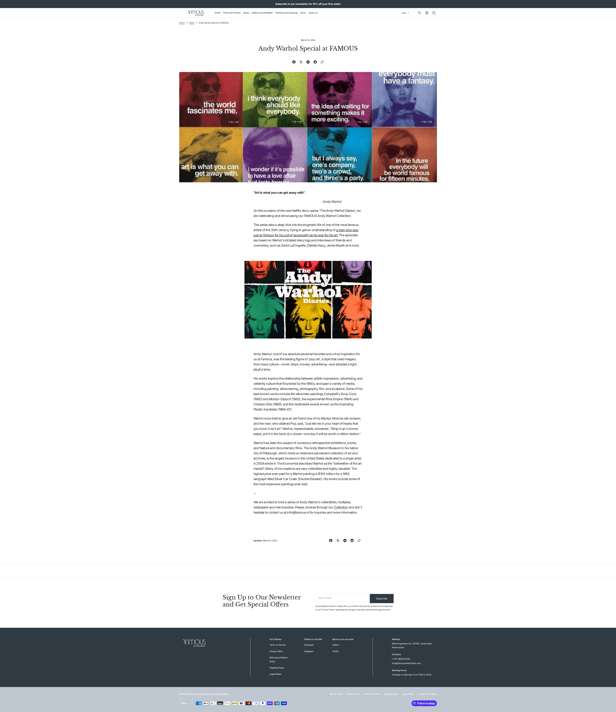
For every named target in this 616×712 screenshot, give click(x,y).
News (191, 23)
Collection (341, 507)
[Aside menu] (182, 12)
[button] (419, 12)
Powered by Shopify (219, 694)
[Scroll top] (612, 708)
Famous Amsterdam (197, 694)
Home (182, 23)
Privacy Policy (328, 609)
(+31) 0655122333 (401, 659)
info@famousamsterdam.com (406, 663)
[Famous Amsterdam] (196, 13)
